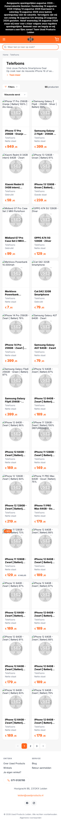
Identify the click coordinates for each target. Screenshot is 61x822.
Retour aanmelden (41, 767)
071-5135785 (18, 780)
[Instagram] (34, 803)
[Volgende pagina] (43, 746)
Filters (11, 87)
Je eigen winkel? (12, 772)
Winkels (7, 767)
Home (5, 54)
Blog (34, 763)
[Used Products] (30, 39)
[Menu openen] (4, 39)
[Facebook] (27, 803)
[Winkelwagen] (57, 39)
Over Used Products (14, 763)
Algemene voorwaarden (30, 818)
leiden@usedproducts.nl (30, 795)
